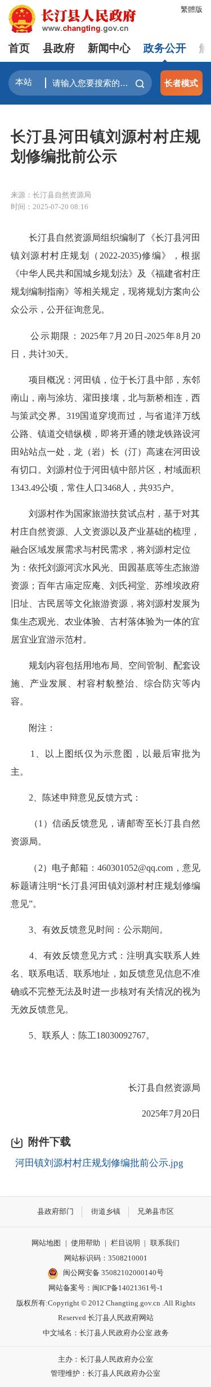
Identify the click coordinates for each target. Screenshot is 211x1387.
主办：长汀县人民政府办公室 (105, 1359)
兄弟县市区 (155, 1211)
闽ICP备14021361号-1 (127, 1288)
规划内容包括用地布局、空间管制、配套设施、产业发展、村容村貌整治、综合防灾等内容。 (105, 683)
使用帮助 (85, 1243)
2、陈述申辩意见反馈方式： (76, 797)
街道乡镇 (105, 1211)
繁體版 (192, 9)
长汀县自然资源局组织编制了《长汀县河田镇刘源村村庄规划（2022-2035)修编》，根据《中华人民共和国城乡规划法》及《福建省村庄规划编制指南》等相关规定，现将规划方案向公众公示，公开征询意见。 (105, 273)
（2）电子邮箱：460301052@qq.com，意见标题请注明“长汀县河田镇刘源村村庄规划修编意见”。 (105, 886)
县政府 (59, 48)
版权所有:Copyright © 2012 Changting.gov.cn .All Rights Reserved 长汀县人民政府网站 (105, 1310)
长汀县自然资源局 (155, 1087)
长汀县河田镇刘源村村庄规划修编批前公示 (105, 146)
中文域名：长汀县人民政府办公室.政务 (106, 1333)
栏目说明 (125, 1243)
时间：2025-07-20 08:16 (49, 206)
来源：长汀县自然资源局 (51, 195)
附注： (33, 728)
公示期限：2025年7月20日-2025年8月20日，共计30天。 (105, 345)
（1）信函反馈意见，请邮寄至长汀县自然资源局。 (105, 832)
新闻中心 (109, 48)
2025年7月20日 (162, 1113)
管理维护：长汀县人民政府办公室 (105, 1373)
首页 (19, 48)
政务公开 (164, 48)
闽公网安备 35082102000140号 (113, 1272)
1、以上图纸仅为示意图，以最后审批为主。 (105, 762)
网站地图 (46, 1243)
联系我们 (164, 1243)
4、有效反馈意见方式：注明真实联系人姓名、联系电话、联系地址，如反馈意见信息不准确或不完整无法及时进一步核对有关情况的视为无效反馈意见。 (105, 982)
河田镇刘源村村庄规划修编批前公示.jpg (99, 1163)
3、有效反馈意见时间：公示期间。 (89, 929)
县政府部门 (55, 1211)
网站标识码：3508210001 (105, 1258)
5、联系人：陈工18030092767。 (83, 1035)
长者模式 (181, 83)
